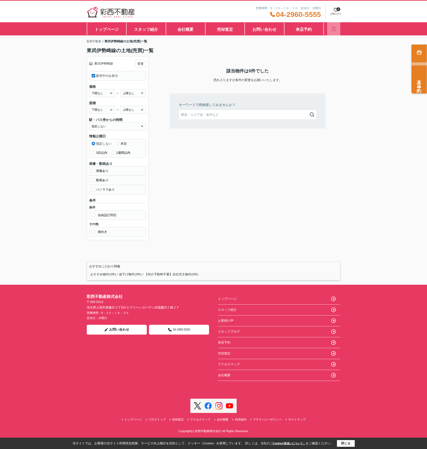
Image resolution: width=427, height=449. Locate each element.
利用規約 (240, 419)
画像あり (102, 171)
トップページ (107, 29)
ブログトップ (157, 419)
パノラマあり (105, 189)
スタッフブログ (229, 331)
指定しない (104, 143)
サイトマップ (297, 419)
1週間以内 (123, 152)
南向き (102, 232)
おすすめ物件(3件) (103, 274)
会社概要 (185, 29)
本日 (124, 143)
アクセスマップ (229, 364)
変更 (140, 63)
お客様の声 (226, 320)
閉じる (345, 443)
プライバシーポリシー (267, 419)
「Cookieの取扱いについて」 (288, 443)
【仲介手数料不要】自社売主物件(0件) (171, 274)
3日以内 (101, 152)
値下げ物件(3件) (130, 274)
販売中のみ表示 (107, 75)
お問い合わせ (264, 29)
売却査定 (225, 29)
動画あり (102, 180)
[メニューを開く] (333, 28)
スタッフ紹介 (146, 29)
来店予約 (304, 29)
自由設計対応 (107, 215)
